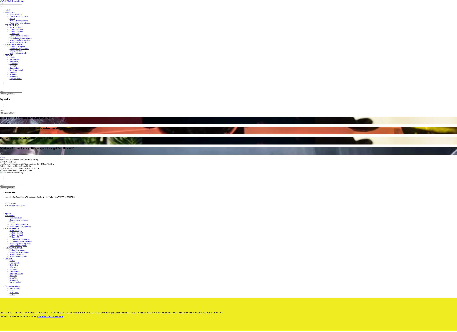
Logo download (16, 79)
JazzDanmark (15, 288)
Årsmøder (13, 74)
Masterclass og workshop (19, 49)
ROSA (12, 290)
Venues (12, 19)
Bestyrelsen (14, 62)
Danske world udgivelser (19, 16)
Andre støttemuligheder (18, 42)
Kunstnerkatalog (16, 14)
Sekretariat (13, 64)
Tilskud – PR (14, 34)
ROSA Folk (14, 293)
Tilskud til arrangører (17, 47)
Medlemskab (14, 59)
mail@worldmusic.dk (17, 205)
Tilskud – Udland (16, 31)
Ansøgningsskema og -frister (20, 40)
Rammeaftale (14, 68)
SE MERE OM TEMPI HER (50, 317)
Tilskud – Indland (16, 29)
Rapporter (13, 72)
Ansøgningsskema (16, 51)
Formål (12, 57)
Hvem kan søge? (16, 27)
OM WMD (9, 55)
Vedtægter (13, 66)
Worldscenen (10, 12)
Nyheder (8, 10)
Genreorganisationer (12, 286)
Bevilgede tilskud (16, 70)
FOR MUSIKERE (12, 25)
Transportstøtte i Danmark (19, 36)
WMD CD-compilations (19, 21)
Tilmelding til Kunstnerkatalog (21, 38)
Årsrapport (14, 77)
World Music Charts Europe (20, 23)
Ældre (2, 158)
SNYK (12, 295)
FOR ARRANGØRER (13, 44)
